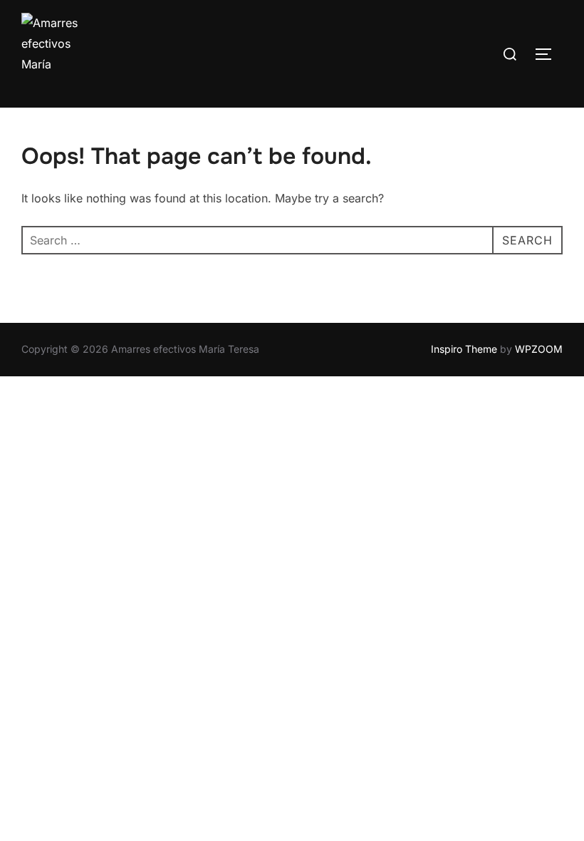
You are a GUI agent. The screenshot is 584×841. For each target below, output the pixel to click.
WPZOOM (539, 349)
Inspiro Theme (464, 349)
